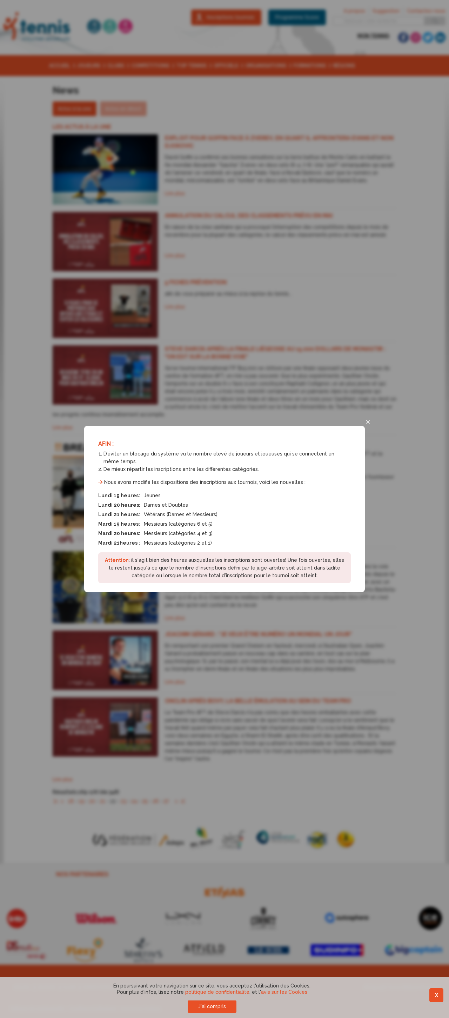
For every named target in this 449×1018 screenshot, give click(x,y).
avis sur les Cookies (284, 992)
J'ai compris (212, 1006)
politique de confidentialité (217, 992)
